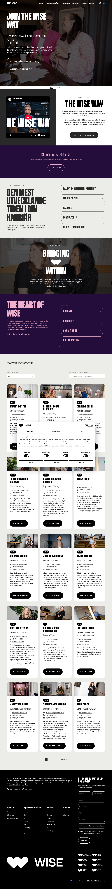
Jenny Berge (83, 479)
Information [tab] (56, 431)
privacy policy (97, 833)
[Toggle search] (100, 3)
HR (25, 831)
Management (28, 812)
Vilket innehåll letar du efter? (78, 373)
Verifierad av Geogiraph (78, 881)
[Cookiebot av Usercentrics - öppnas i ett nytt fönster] (85, 425)
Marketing (27, 828)
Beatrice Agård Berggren (51, 408)
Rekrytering (10, 815)
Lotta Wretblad (85, 628)
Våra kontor (66, 815)
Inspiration (66, 3)
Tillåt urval (56, 462)
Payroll (26, 821)
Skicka (84, 840)
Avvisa (31, 462)
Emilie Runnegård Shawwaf (19, 481)
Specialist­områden (33, 807)
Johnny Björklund (53, 556)
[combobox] (80, 806)
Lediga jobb (75, 3)
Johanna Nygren (19, 556)
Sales (25, 815)
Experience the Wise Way (84, 135)
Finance (26, 834)
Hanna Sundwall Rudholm (52, 481)
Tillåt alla (81, 462)
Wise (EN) (50, 831)
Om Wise (84, 3)
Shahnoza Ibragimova (54, 704)
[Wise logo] (12, 3)
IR (47, 828)
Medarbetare (67, 812)
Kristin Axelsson (19, 628)
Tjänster (41, 3)
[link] (64, 759)
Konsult (9, 812)
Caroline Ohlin (85, 406)
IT (24, 818)
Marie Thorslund (19, 704)
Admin (26, 824)
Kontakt (91, 3)
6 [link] (55, 759)
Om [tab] (82, 431)
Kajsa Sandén (84, 556)
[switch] (46, 455)
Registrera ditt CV (52, 824)
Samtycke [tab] (30, 431)
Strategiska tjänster (12, 818)
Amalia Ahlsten (18, 406)
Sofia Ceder (83, 704)
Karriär (49, 818)
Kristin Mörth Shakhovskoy (51, 630)
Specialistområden (53, 3)
